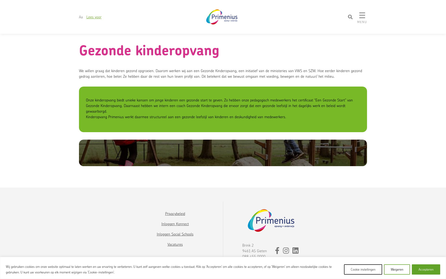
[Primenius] (222, 16)
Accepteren (426, 269)
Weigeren (397, 269)
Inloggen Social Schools (175, 234)
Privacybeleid (175, 213)
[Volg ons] (278, 251)
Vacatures (175, 244)
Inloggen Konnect (175, 223)
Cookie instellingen (363, 269)
